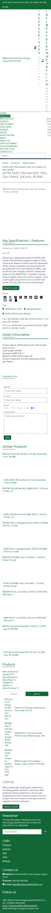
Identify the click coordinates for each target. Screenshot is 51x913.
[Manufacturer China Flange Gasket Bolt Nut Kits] (17, 60)
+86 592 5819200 (39, 32)
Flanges (4, 129)
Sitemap (6, 861)
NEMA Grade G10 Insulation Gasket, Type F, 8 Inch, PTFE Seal (29, 762)
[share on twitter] (10, 297)
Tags (4, 853)
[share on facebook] (5, 297)
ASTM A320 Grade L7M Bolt (18, 313)
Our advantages (8, 146)
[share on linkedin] (25, 297)
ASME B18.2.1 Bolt (13, 309)
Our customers (8, 143)
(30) (15, 677)
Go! (45, 831)
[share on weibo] (10, 300)
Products (5, 116)
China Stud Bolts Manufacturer (22, 905)
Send (7, 437)
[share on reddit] (30, 297)
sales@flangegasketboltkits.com (47, 47)
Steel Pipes (5, 127)
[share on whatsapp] (41, 297)
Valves (3, 132)
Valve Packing (7, 135)
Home (3, 113)
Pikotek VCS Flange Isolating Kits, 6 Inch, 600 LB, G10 (29, 709)
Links (4, 857)
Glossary (6, 849)
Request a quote (11, 288)
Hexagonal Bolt (34, 309)
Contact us (6, 151)
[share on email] (5, 300)
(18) (10, 685)
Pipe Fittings (6, 124)
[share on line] (36, 297)
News (3, 138)
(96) (11, 682)
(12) (14, 679)
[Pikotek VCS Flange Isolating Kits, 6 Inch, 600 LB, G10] (9, 709)
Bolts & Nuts (7, 118)
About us (5, 140)
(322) (16, 671)
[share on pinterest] (20, 297)
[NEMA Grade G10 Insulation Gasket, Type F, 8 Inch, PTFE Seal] (9, 762)
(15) (17, 688)
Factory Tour (7, 149)
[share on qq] (16, 300)
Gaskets (4, 121)
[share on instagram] (15, 297)
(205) (12, 674)
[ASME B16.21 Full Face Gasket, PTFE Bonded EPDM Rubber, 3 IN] (9, 734)
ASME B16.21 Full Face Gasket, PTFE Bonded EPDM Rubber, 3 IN (29, 734)
